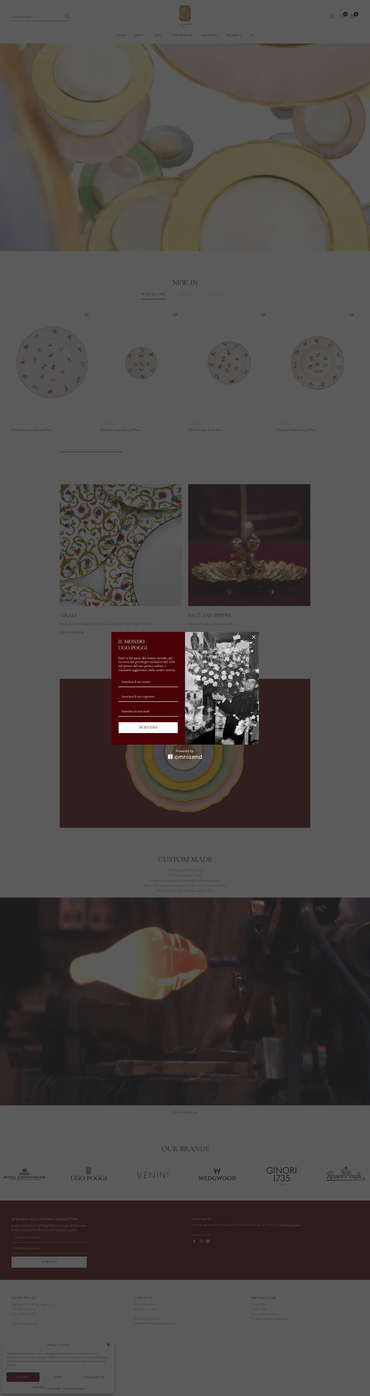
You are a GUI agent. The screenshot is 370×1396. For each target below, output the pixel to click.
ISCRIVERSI (148, 728)
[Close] (254, 637)
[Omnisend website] (185, 754)
